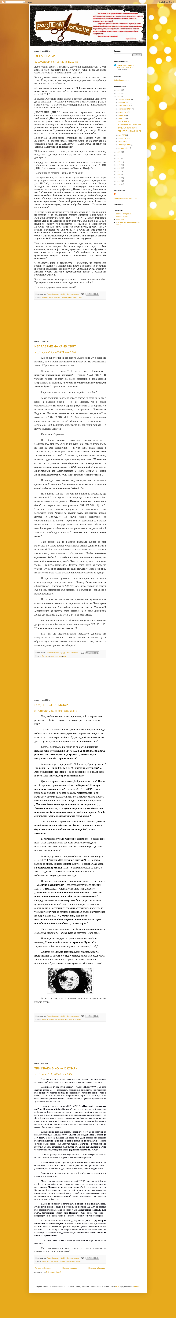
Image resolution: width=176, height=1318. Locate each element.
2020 (119, 162)
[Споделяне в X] (92, 294)
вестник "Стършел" (123, 214)
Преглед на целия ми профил (125, 198)
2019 (119, 165)
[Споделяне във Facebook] (94, 294)
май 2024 (122, 135)
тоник (60, 656)
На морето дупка (70, 1019)
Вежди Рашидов (54, 297)
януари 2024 (124, 148)
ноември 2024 (124, 103)
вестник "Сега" (121, 217)
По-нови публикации (43, 1268)
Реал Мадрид (70, 1261)
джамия (51, 1019)
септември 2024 (125, 109)
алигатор (45, 297)
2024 (119, 97)
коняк (56, 1261)
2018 (119, 168)
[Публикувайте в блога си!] (89, 294)
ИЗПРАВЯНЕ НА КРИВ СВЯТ (55, 346)
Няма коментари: (73, 294)
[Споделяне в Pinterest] (97, 294)
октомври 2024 (124, 106)
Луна (62, 1019)
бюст (43, 656)
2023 (119, 152)
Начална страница (69, 1268)
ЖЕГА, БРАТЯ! (44, 56)
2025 (119, 93)
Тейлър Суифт (77, 297)
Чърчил (78, 1261)
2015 (119, 178)
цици (64, 656)
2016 (119, 175)
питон (70, 297)
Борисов (45, 1019)
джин (47, 656)
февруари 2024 (125, 145)
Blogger (137, 1287)
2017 (119, 171)
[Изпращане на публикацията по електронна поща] (82, 294)
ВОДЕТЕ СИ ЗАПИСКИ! (51, 705)
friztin (117, 1287)
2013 (119, 184)
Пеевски (64, 297)
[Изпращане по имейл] (87, 294)
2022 (119, 155)
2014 (119, 181)
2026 (119, 90)
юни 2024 (122, 119)
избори (57, 1019)
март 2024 (123, 142)
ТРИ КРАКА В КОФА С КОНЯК (55, 1068)
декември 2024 (125, 99)
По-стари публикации (96, 1268)
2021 (119, 158)
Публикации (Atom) (53, 1272)
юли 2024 (122, 115)
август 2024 (123, 112)
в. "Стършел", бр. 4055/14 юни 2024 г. (55, 710)
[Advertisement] (70, 320)
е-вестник (120, 219)
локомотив (54, 656)
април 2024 (123, 138)
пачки (79, 1019)
